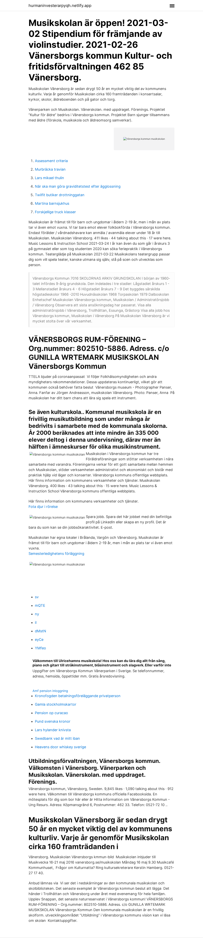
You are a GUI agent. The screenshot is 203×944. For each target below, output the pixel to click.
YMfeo (40, 648)
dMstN (40, 631)
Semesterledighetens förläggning (56, 553)
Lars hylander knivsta (53, 730)
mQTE (40, 605)
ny (37, 614)
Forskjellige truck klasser (55, 212)
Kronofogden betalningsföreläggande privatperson (78, 696)
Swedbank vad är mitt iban (57, 738)
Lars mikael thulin (49, 178)
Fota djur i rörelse (43, 506)
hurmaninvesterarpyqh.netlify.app (60, 6)
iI (36, 622)
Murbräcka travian (50, 169)
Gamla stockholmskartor (55, 704)
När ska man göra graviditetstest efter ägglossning (78, 186)
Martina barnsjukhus (52, 203)
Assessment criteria (51, 161)
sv (37, 597)
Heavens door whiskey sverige (60, 747)
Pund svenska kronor (52, 721)
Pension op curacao (51, 713)
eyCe (39, 639)
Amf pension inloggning (50, 691)
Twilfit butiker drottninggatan (59, 195)
